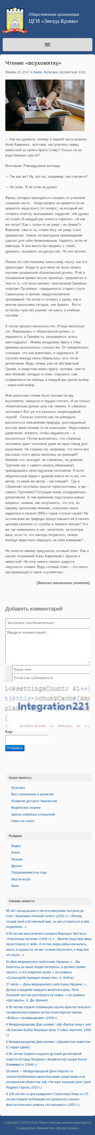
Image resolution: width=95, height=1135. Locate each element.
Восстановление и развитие (32, 794)
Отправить (15, 748)
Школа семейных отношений (33, 814)
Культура (51, 72)
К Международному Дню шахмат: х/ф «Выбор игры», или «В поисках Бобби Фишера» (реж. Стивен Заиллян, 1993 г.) (48, 1030)
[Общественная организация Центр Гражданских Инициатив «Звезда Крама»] (14, 21)
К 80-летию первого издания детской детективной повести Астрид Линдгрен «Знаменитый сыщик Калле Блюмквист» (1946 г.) (46, 1059)
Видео (16, 846)
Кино (15, 886)
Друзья (16, 866)
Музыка (17, 859)
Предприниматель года (29, 872)
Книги (38, 72)
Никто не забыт (23, 821)
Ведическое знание (26, 808)
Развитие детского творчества (34, 801)
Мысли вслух (21, 879)
